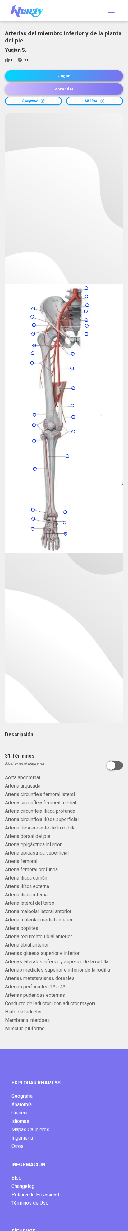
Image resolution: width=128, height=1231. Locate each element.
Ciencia (19, 1113)
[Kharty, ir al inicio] (30, 10)
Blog (16, 1178)
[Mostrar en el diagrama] (115, 765)
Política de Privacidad (35, 1195)
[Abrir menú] (111, 11)
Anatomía (21, 1104)
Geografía (22, 1096)
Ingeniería (22, 1138)
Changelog (22, 1186)
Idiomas (20, 1121)
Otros (17, 1146)
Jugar (64, 75)
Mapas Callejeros (30, 1129)
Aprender (64, 89)
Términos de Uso (29, 1203)
